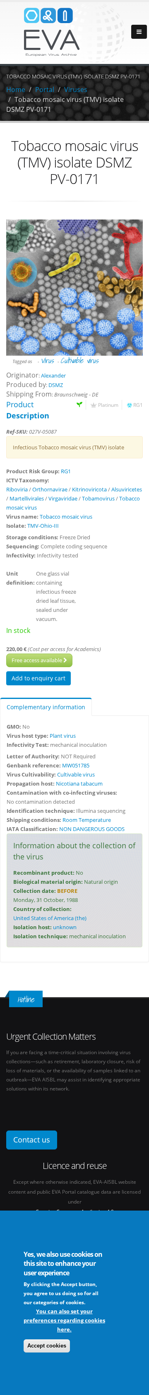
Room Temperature (86, 820)
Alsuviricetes (126, 489)
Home (15, 89)
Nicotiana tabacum (79, 783)
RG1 (138, 404)
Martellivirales (27, 498)
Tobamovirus (98, 498)
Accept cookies (46, 1346)
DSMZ (55, 385)
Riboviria (17, 489)
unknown (65, 927)
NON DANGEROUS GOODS (92, 829)
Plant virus (63, 735)
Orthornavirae (49, 489)
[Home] (74, 32)
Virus (47, 360)
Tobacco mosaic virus (66, 516)
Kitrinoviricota (89, 489)
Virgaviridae (62, 498)
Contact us (31, 1140)
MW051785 (75, 765)
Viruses (75, 89)
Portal (44, 89)
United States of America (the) (50, 918)
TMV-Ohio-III (43, 525)
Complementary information (46, 707)
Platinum (108, 404)
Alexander (53, 375)
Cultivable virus (79, 360)
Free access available (37, 660)
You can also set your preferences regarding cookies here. (64, 1320)
